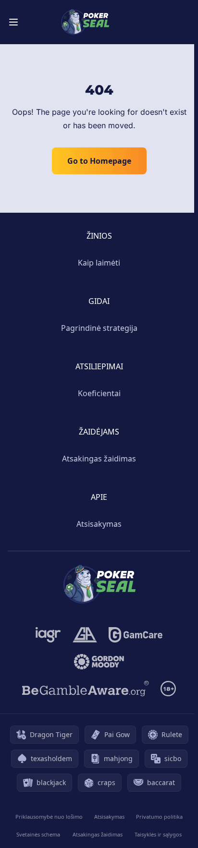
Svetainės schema (38, 834)
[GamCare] (135, 634)
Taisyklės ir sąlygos (158, 834)
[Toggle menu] (13, 22)
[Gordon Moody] (99, 661)
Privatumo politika (159, 816)
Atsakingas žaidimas (99, 458)
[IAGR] (48, 634)
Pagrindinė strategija (99, 328)
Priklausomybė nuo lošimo (49, 816)
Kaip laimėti (99, 262)
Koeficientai (99, 393)
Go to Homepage (99, 161)
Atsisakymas (99, 524)
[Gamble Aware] (85, 688)
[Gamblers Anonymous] (85, 634)
